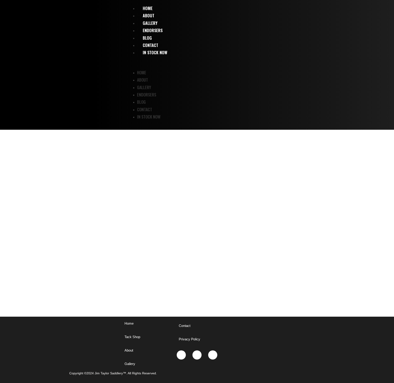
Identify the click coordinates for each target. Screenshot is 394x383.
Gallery (144, 87)
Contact (144, 109)
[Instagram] (181, 355)
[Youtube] (197, 355)
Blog (141, 102)
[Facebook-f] (212, 355)
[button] (262, 62)
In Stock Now (155, 52)
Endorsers (146, 95)
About (142, 80)
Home (141, 72)
